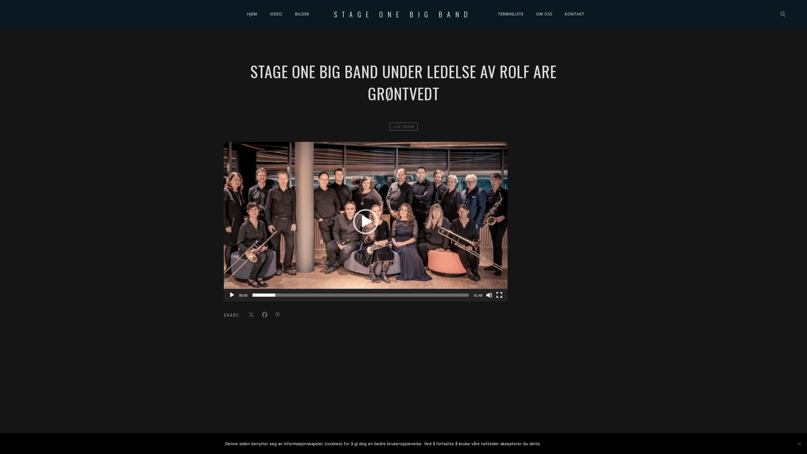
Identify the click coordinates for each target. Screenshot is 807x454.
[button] (365, 221)
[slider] (361, 295)
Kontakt (574, 14)
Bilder (302, 14)
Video (276, 14)
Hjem (252, 14)
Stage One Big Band (403, 14)
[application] (366, 221)
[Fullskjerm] (499, 295)
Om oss (544, 14)
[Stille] (489, 295)
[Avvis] (799, 443)
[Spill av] (232, 295)
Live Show (403, 126)
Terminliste (511, 14)
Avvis (572, 443)
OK (551, 443)
